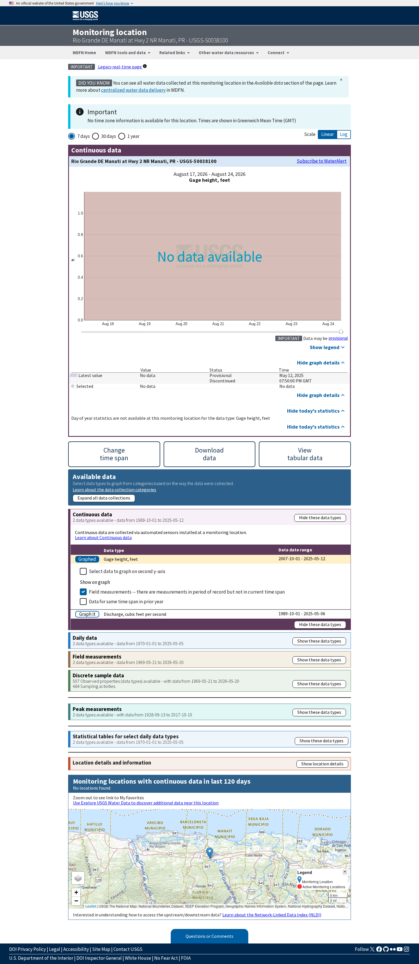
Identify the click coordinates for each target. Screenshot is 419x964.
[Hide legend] (345, 872)
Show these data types (319, 641)
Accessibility (76, 949)
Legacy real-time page (120, 67)
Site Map (101, 949)
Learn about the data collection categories (114, 489)
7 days (83, 136)
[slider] (340, 331)
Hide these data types (320, 517)
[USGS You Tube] (399, 951)
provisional (338, 338)
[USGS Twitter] (372, 951)
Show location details (322, 764)
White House (138, 958)
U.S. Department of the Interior (41, 958)
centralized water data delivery (133, 90)
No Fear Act (166, 958)
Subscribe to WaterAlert (322, 161)
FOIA (186, 958)
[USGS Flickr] (392, 951)
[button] (209, 853)
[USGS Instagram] (406, 951)
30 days (108, 136)
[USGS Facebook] (379, 951)
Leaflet (91, 906)
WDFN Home (84, 52)
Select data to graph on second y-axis (127, 571)
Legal (54, 949)
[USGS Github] (386, 951)
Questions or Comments (209, 936)
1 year (133, 136)
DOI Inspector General (99, 958)
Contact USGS (128, 949)
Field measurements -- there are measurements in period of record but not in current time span (187, 592)
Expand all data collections (104, 498)
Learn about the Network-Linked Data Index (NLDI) (271, 915)
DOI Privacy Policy (27, 949)
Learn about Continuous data (103, 537)
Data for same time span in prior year (126, 601)
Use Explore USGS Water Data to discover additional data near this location (146, 803)
